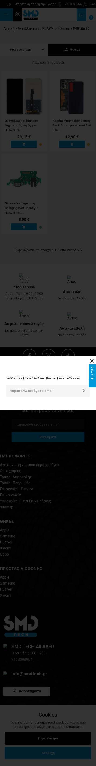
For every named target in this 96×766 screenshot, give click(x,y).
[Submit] (84, 391)
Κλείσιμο (93, 360)
